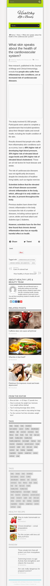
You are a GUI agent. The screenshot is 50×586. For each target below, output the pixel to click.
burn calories (13, 429)
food (17, 435)
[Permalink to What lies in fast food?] (25, 354)
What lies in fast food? (17, 357)
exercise (23, 432)
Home (13, 35)
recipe (37, 444)
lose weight (26, 441)
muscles (12, 444)
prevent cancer (29, 444)
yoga (17, 456)
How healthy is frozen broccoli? (25, 273)
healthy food (28, 438)
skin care (29, 447)
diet (18, 432)
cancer (21, 429)
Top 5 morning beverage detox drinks (22, 408)
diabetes (12, 432)
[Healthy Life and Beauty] (25, 17)
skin (33, 263)
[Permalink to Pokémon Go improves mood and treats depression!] (25, 380)
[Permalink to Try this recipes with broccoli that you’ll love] (13, 540)
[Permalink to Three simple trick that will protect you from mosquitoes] (13, 556)
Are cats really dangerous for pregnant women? (29, 570)
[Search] (39, 1)
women (35, 453)
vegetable (29, 450)
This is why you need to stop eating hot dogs (25, 410)
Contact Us (33, 584)
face (37, 432)
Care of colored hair (20, 268)
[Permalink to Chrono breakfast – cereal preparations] (13, 531)
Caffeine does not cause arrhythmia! (22, 331)
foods (21, 435)
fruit (27, 435)
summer (12, 450)
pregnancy (20, 444)
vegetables (13, 453)
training (23, 450)
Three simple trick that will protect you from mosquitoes (29, 551)
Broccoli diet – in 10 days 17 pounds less (24, 400)
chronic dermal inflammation (19, 263)
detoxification (35, 429)
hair (31, 435)
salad (18, 447)
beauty (16, 426)
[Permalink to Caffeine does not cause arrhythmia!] (25, 328)
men (39, 441)
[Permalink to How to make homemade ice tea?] (13, 523)
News (19, 35)
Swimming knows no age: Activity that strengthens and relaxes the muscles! (29, 561)
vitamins (20, 453)
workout (12, 456)
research (12, 447)
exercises (30, 432)
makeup (33, 441)
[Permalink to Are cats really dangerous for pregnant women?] (13, 574)
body (22, 426)
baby (11, 426)
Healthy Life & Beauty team (24, 59)
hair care (36, 435)
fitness (11, 435)
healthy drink (18, 438)
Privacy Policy (25, 584)
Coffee (27, 429)
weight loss (28, 453)
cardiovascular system (27, 259)
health (11, 438)
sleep (35, 447)
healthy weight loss (15, 441)
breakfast (28, 426)
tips (17, 450)
